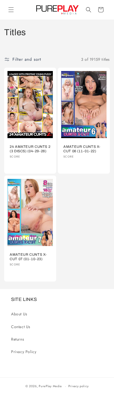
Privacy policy (78, 386)
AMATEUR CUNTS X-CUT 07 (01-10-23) (28, 257)
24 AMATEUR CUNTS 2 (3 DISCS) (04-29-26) (30, 149)
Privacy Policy (23, 351)
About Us (19, 314)
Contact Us (20, 326)
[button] (11, 10)
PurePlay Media (50, 386)
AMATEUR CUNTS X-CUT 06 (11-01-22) (81, 149)
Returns (17, 339)
